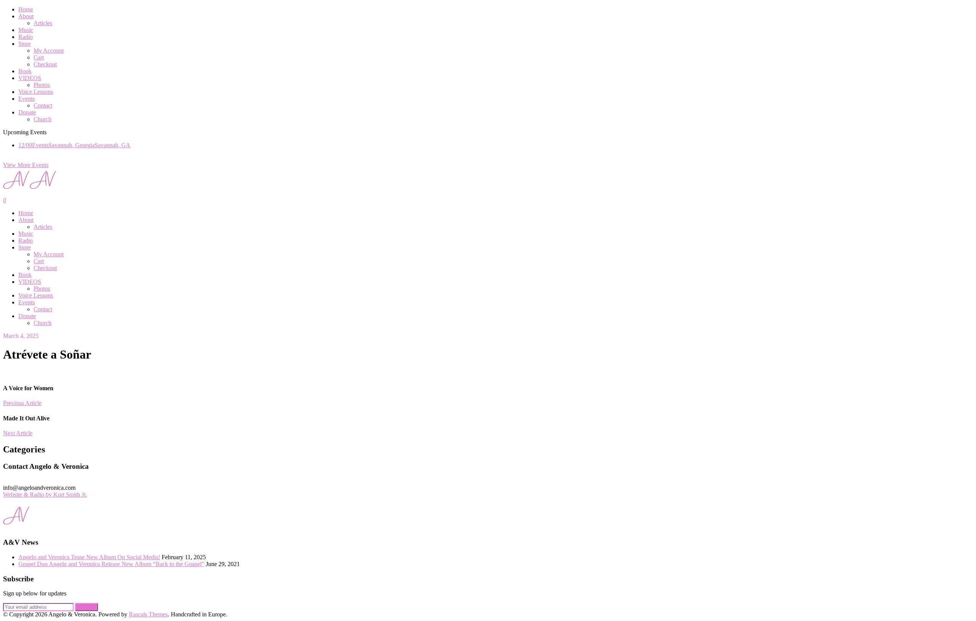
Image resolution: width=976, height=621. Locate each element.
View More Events (25, 165)
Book (25, 71)
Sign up (86, 607)
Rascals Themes (148, 614)
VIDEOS (29, 78)
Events (26, 98)
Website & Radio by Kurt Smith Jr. (45, 494)
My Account (49, 50)
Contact (43, 105)
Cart (39, 57)
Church (42, 119)
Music (25, 30)
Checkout (45, 64)
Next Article (17, 433)
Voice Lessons (35, 91)
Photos (42, 85)
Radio (25, 37)
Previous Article (22, 403)
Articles (43, 23)
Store (24, 43)
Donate (27, 112)
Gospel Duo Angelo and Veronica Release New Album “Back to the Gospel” (111, 564)
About (26, 16)
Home (25, 9)
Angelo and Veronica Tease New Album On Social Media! (89, 557)
